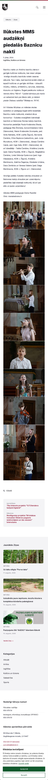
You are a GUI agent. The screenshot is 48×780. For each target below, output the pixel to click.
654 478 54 (7, 710)
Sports (6, 682)
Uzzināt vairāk (23, 763)
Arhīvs (6, 664)
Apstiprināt (24, 769)
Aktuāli (6, 566)
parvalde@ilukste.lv (10, 745)
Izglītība (6, 60)
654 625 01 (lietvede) (11, 742)
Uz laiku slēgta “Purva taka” (15, 569)
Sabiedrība (8, 678)
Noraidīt (24, 775)
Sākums (8, 20)
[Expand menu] (44, 7)
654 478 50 (7, 717)
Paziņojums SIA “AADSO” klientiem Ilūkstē (21, 630)
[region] (24, 763)
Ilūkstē (9, 491)
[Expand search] (37, 7)
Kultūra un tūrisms (18, 60)
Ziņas (15, 20)
